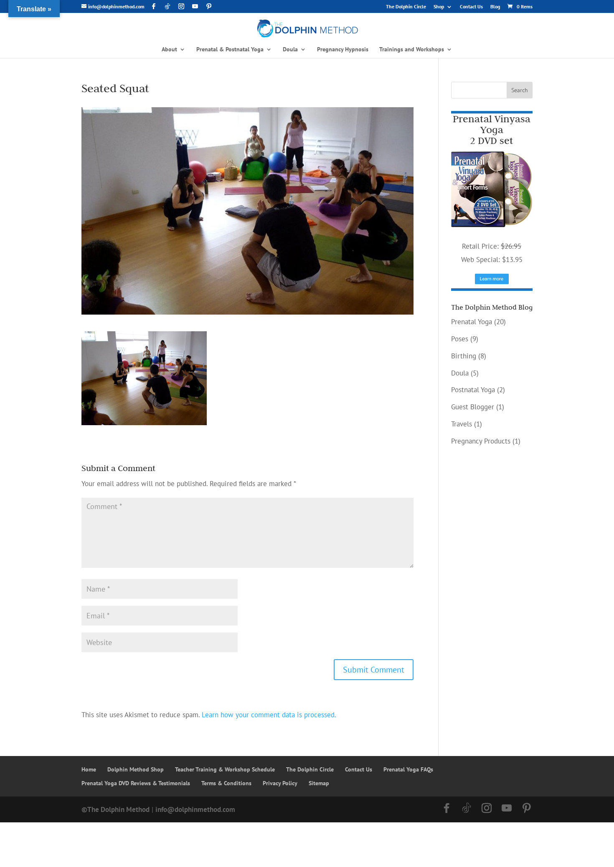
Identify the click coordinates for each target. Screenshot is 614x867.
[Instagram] (181, 6)
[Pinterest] (209, 6)
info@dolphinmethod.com (195, 809)
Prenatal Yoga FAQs (408, 769)
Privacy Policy (280, 783)
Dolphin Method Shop (135, 769)
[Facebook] (154, 6)
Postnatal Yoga (473, 389)
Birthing (463, 355)
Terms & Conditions (226, 783)
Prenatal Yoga (471, 321)
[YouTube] (195, 6)
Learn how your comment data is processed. (269, 714)
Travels (461, 423)
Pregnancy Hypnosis (342, 49)
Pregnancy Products (480, 441)
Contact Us (471, 7)
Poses (459, 338)
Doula (460, 373)
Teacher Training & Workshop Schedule (225, 769)
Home (88, 769)
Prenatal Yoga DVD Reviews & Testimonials (135, 783)
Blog (495, 7)
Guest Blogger (472, 406)
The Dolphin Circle (406, 7)
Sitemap (319, 783)
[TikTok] (167, 6)
